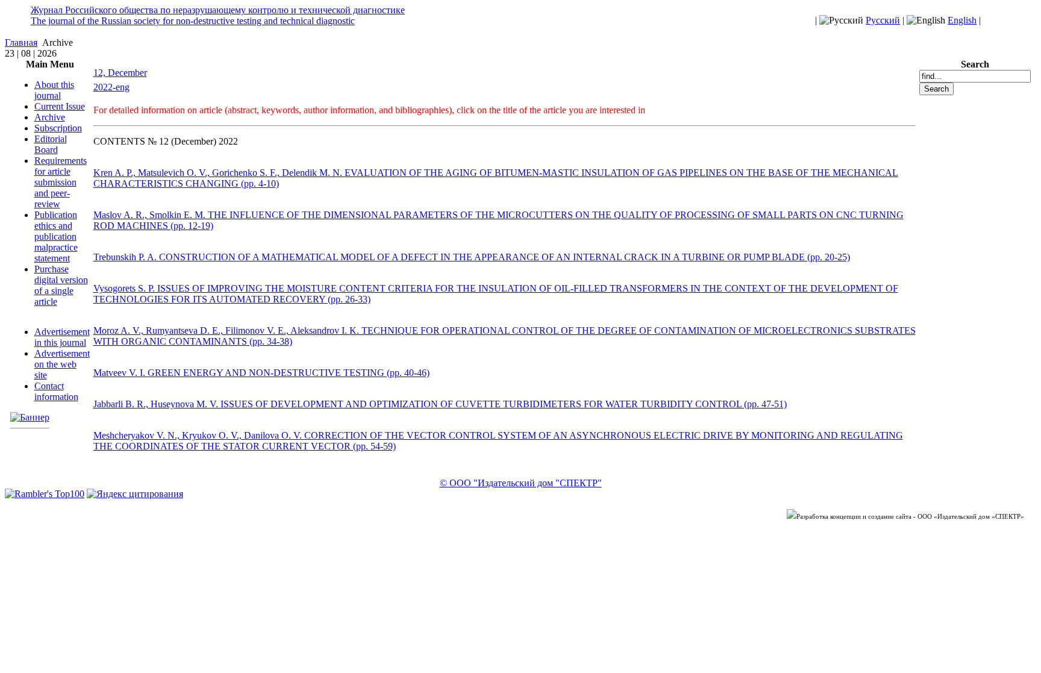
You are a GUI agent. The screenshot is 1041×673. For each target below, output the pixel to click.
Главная (21, 42)
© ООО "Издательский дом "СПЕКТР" (521, 483)
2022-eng (111, 87)
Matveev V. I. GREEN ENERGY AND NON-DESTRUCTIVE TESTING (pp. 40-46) (261, 373)
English (962, 20)
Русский (883, 20)
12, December (120, 72)
